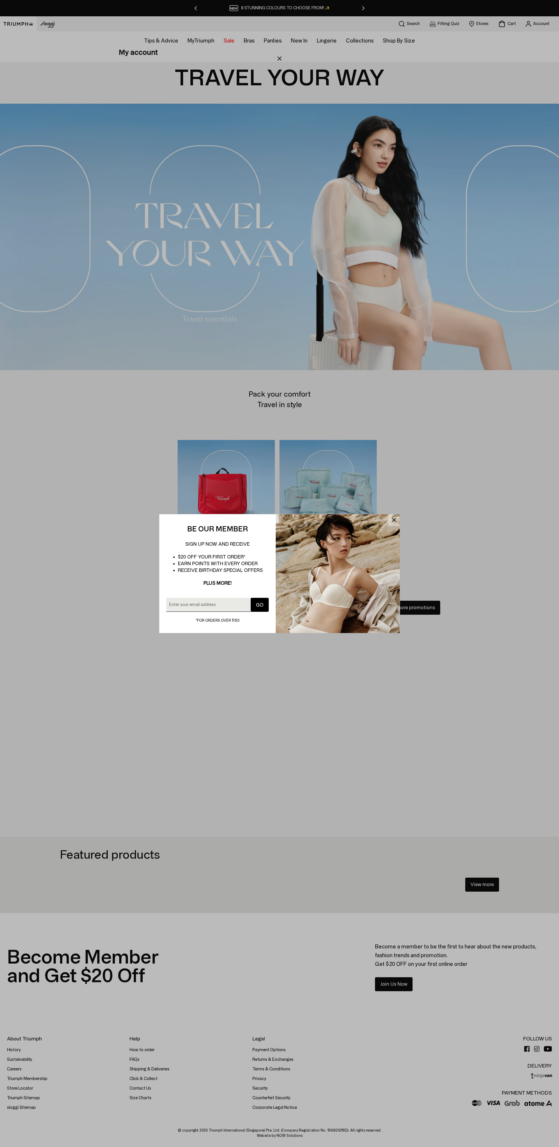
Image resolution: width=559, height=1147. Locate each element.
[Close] (394, 520)
